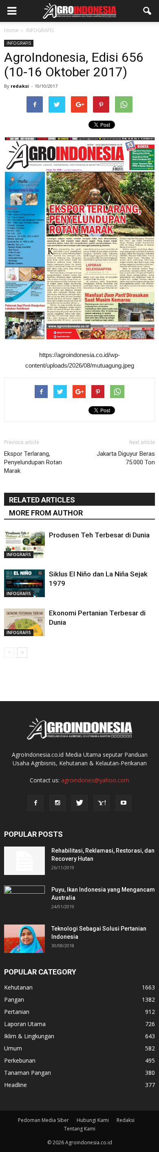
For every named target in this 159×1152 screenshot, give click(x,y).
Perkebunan (19, 1060)
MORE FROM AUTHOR (46, 513)
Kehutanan (18, 987)
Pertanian (16, 1012)
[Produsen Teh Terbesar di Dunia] (24, 545)
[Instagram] (57, 803)
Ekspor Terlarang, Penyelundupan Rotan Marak (33, 462)
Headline (15, 1085)
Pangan (14, 999)
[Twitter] (79, 803)
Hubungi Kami (93, 1120)
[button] (147, 11)
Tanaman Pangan (27, 1072)
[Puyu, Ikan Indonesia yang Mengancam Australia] (24, 900)
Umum (13, 1048)
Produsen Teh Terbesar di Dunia (99, 535)
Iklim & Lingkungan (29, 1036)
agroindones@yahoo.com (95, 780)
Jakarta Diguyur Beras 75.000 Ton (126, 458)
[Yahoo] (101, 803)
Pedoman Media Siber (43, 1120)
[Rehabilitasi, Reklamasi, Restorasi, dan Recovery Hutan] (24, 861)
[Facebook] (35, 803)
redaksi (20, 86)
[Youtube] (123, 803)
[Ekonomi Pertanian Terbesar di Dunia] (24, 622)
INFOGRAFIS (19, 43)
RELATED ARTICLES (42, 500)
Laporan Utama (25, 1024)
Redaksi (126, 1120)
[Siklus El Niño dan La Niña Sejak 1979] (24, 584)
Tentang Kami (79, 1128)
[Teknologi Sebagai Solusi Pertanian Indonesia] (24, 939)
